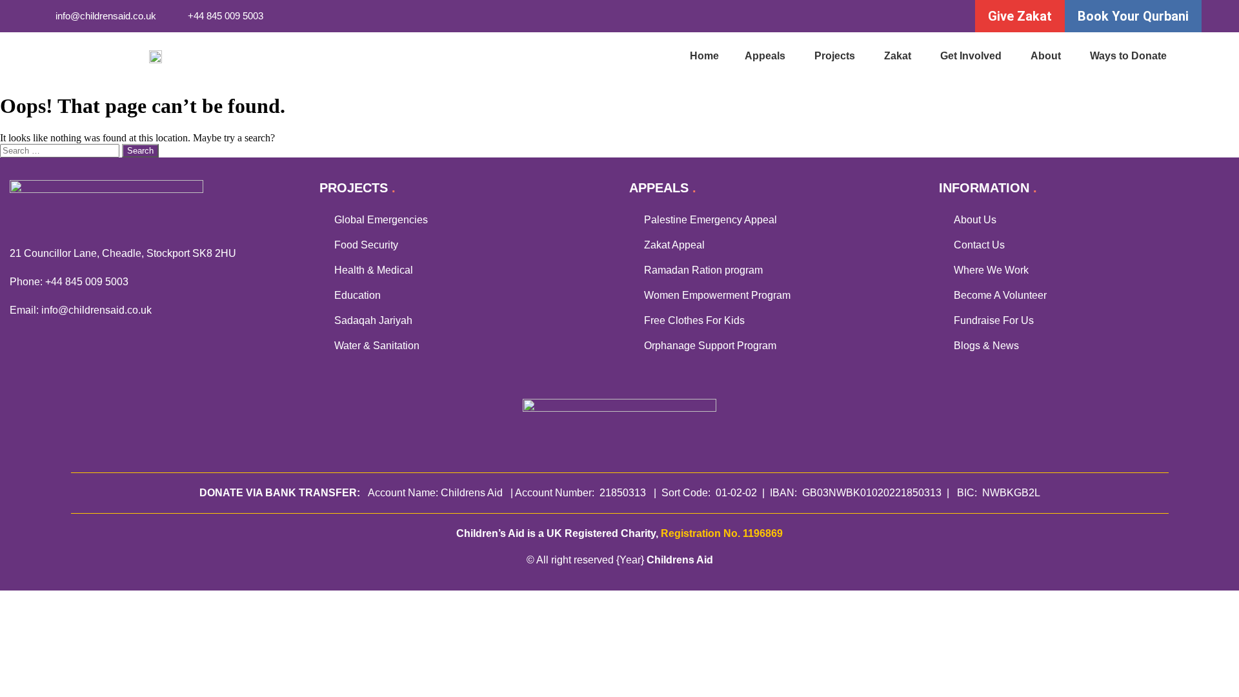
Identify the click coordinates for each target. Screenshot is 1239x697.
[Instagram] (889, 16)
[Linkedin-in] (916, 16)
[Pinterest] (942, 16)
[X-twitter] (863, 16)
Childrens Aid (680, 559)
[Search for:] (61, 150)
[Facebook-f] (836, 16)
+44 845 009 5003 (86, 281)
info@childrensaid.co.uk (96, 310)
